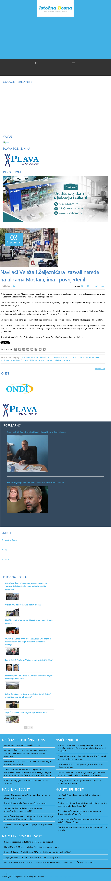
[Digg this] (23, 349)
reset (14, 873)
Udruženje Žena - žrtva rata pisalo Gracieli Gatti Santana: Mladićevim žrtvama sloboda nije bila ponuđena (26, 586)
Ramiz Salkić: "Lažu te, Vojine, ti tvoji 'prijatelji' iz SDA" (28, 660)
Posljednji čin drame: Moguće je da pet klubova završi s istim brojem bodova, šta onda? (82, 804)
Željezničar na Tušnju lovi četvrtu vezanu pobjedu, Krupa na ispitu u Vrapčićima (80, 812)
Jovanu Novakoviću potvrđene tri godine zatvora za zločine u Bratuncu (27, 796)
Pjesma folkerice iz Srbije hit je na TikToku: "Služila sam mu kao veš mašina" (37, 852)
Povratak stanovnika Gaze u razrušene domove (25, 803)
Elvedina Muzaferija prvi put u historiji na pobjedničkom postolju (82, 829)
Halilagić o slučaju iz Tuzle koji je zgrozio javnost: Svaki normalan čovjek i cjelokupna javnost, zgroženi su (81, 774)
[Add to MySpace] (40, 349)
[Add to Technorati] (31, 349)
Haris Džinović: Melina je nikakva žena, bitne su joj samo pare (31, 847)
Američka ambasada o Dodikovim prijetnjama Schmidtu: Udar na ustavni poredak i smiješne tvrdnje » (49, 359)
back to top (100, 368)
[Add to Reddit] (36, 349)
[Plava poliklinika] (21, 159)
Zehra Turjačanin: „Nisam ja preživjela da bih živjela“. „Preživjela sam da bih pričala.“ (28, 695)
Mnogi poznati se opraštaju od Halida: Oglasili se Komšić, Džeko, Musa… (79, 782)
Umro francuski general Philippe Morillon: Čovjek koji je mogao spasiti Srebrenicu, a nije (28, 818)
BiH (14, 285)
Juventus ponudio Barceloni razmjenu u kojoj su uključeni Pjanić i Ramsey (79, 821)
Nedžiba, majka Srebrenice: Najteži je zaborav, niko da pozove (28, 622)
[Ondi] (19, 388)
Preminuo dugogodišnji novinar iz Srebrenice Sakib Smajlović (26, 782)
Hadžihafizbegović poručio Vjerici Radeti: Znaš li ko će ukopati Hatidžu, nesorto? (35, 482)
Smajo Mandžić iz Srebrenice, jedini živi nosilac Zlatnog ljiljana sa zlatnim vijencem (36, 432)
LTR (23, 873)
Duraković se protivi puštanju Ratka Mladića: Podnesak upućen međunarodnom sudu (82, 758)
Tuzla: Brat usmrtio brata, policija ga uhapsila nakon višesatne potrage (80, 766)
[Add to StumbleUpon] (27, 349)
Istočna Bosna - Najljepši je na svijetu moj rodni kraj (55, 9)
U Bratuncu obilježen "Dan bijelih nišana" (23, 604)
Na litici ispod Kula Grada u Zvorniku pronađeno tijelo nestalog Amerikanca (28, 677)
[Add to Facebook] (15, 349)
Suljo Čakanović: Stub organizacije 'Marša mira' (26, 712)
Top (3, 873)
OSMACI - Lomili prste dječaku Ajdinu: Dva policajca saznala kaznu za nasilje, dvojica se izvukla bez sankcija (28, 641)
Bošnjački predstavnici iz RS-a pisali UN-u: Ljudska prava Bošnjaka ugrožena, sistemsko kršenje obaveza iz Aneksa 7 (82, 748)
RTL (19, 873)
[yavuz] (6, 141)
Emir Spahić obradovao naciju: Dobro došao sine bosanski (79, 796)
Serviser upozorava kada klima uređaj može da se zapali (28, 841)
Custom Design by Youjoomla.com (60, 876)
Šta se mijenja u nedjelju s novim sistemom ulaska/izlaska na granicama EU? (23, 810)
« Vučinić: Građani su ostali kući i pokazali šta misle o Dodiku (49, 357)
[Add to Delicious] (19, 349)
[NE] (55, 199)
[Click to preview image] (29, 247)
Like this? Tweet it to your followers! (44, 349)
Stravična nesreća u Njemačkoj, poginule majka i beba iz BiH (28, 826)
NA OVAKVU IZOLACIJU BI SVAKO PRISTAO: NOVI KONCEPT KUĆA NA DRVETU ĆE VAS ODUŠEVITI (49, 862)
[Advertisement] (55, 37)
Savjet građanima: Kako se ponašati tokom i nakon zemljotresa (32, 857)
